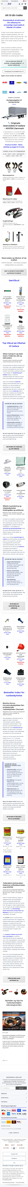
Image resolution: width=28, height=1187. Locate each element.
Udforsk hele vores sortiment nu (14, 979)
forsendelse (18, 1128)
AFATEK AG (16, 1132)
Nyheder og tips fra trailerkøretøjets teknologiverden (14, 1003)
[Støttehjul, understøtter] (8, 117)
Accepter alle (14, 1154)
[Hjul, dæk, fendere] (21, 116)
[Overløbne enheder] (3, 117)
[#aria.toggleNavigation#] (2, 3)
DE (7, 1145)
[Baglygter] (23, 114)
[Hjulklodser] (19, 118)
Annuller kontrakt (5, 1126)
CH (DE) (21, 1145)
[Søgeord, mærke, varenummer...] (25, 8)
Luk (14, 1162)
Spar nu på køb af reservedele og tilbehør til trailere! (14, 272)
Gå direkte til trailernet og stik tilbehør (14, 448)
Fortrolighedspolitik (7, 1179)
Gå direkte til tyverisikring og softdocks (14, 606)
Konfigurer (14, 1158)
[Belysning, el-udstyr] (15, 114)
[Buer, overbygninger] (17, 109)
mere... (4, 1060)
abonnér (21, 1088)
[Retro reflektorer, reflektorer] (17, 116)
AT (13, 1145)
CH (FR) (7, 1148)
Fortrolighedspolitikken (14, 1079)
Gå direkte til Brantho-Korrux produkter (14, 818)
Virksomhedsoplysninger (8, 1182)
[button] (19, 3)
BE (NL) (22, 1148)
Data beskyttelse (20, 1182)
